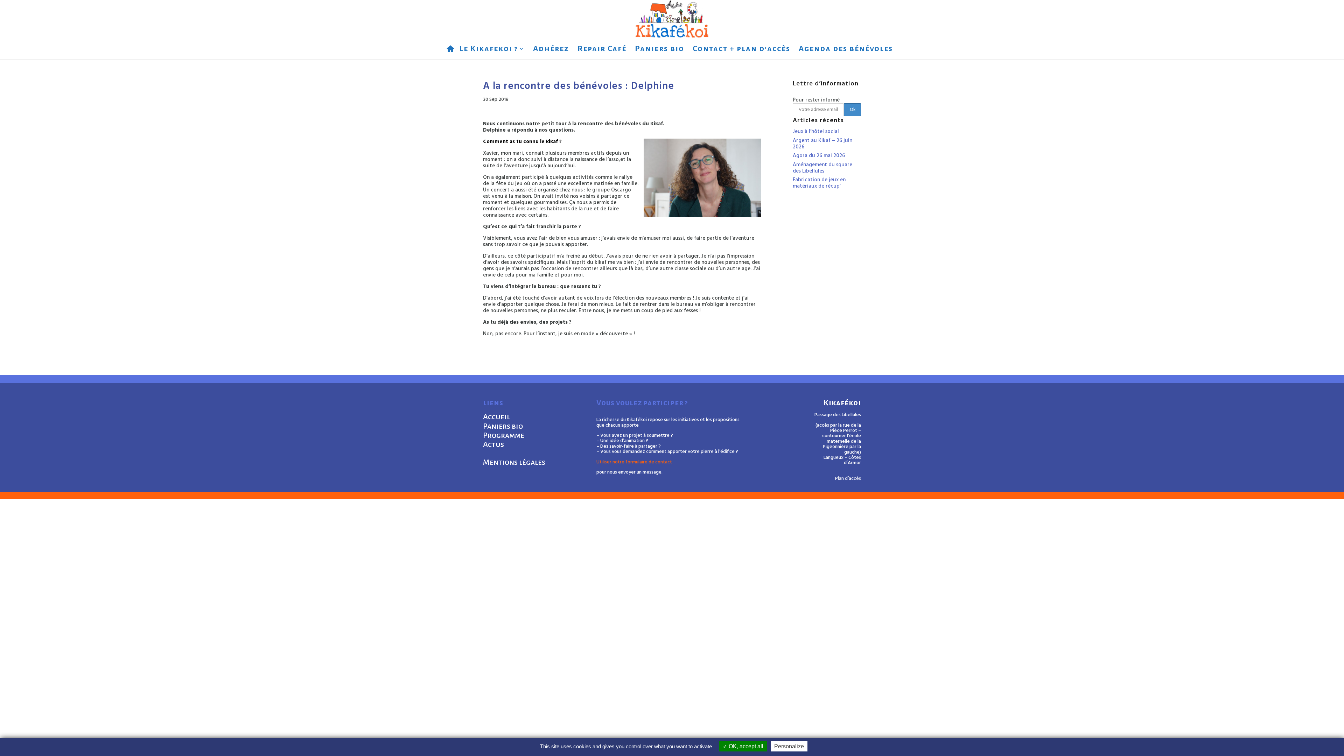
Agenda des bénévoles (846, 49)
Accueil (496, 417)
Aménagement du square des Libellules (822, 168)
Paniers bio (659, 49)
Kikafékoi (842, 403)
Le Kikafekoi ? (488, 49)
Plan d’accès (848, 479)
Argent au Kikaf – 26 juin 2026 (822, 143)
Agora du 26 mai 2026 (819, 156)
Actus (493, 444)
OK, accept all (745, 746)
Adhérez (551, 49)
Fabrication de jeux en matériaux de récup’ (819, 183)
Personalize (789, 746)
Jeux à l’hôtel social (816, 131)
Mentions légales (514, 462)
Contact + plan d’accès (741, 49)
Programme (503, 435)
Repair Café (602, 49)
